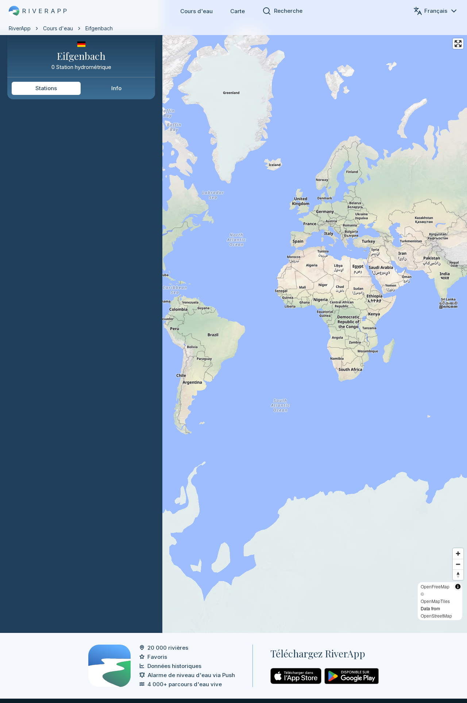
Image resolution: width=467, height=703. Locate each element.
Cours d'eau (196, 11)
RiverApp (20, 28)
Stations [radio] (46, 88)
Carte (237, 11)
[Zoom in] (458, 553)
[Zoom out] (458, 564)
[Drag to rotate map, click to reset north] (458, 574)
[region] (233, 316)
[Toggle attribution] (458, 586)
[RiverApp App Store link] (295, 676)
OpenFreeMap (435, 586)
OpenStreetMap (436, 615)
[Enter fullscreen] (458, 43)
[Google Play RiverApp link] (351, 676)
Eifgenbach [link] (99, 28)
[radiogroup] (81, 88)
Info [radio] (116, 88)
